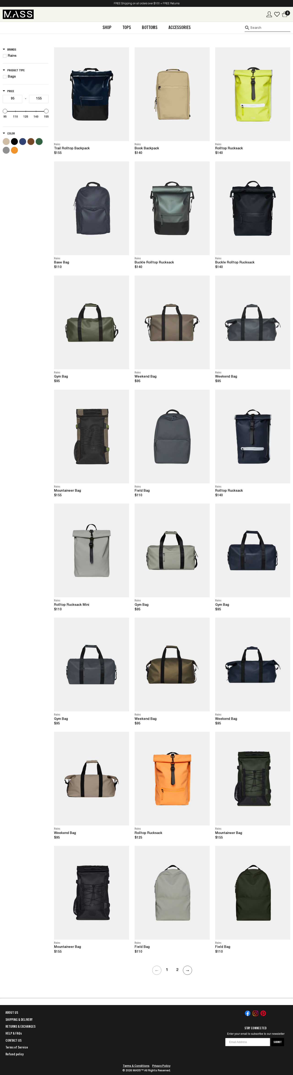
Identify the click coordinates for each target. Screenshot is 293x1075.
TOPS (126, 27)
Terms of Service (16, 1047)
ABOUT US (11, 1013)
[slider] (5, 111)
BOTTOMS (149, 27)
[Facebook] (247, 1013)
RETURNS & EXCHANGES (20, 1026)
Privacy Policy (161, 1066)
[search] (267, 28)
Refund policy (14, 1054)
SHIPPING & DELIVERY (19, 1020)
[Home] (18, 14)
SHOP (107, 27)
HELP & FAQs (13, 1033)
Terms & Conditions (136, 1066)
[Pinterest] (263, 1013)
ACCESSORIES (179, 27)
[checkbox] (26, 56)
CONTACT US (13, 1040)
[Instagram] (255, 1013)
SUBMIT (278, 1042)
